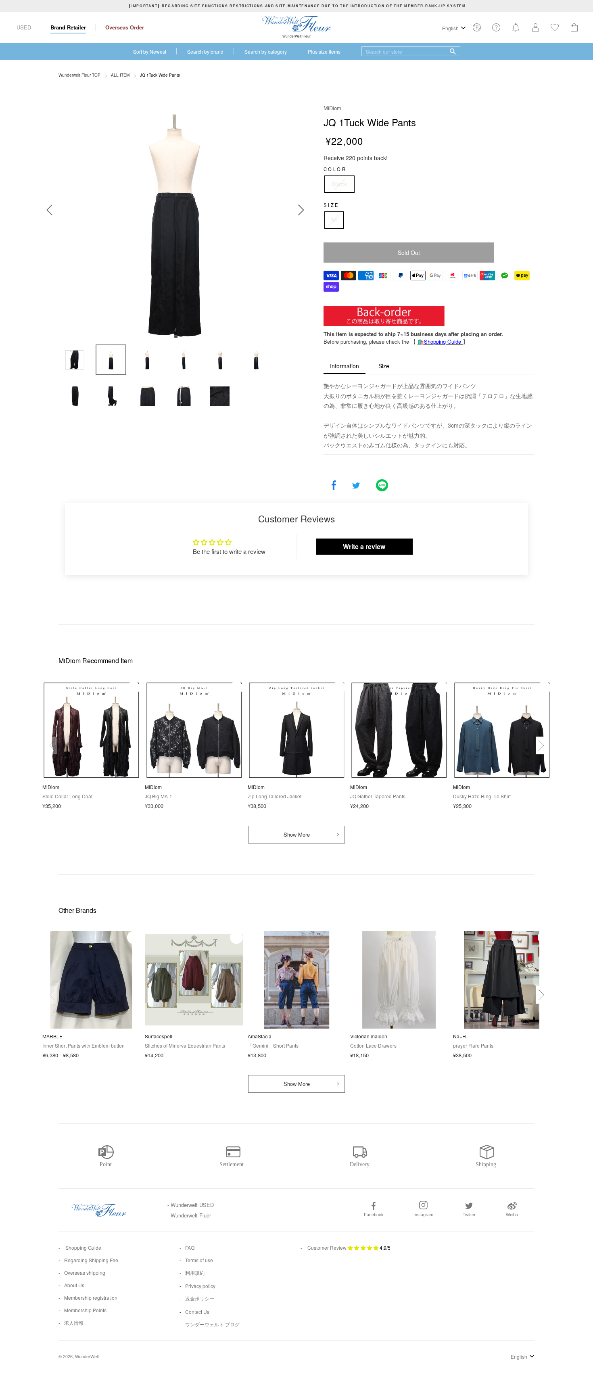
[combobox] (410, 51)
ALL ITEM (120, 75)
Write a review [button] (364, 546)
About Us (74, 1285)
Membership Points (85, 1310)
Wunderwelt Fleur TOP (79, 75)
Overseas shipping (84, 1272)
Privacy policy (200, 1285)
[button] (541, 745)
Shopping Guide (82, 1247)
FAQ (189, 1247)
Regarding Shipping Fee (91, 1260)
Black (339, 184)
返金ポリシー (199, 1298)
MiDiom (332, 108)
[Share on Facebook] (334, 485)
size (332, 205)
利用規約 (195, 1272)
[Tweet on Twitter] (356, 486)
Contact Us (197, 1311)
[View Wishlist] (477, 29)
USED (24, 27)
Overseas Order (124, 27)
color (335, 169)
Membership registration (90, 1297)
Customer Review (327, 1247)
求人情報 (74, 1322)
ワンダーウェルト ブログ (212, 1324)
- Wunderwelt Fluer (189, 1215)
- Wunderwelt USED (190, 1205)
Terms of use (199, 1260)
